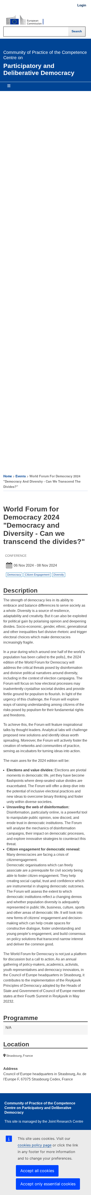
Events (20, 476)
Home (7, 476)
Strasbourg (14, 1055)
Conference (16, 555)
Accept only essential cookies (48, 1184)
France (28, 1055)
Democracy (14, 574)
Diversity (58, 574)
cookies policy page (34, 1145)
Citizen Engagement (37, 574)
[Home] (24, 20)
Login (81, 5)
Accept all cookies (37, 1170)
